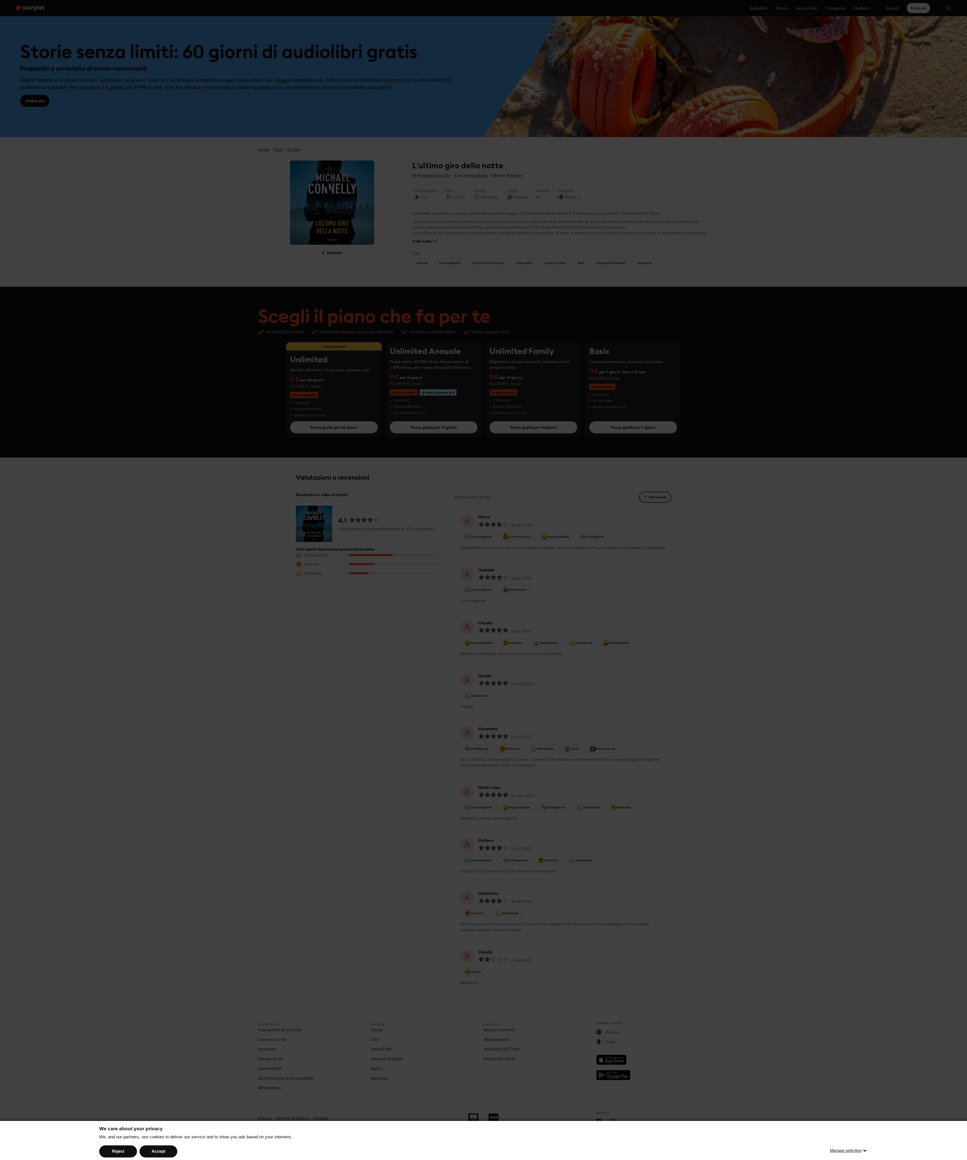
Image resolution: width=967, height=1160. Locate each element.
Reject (118, 1151)
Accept (158, 1151)
